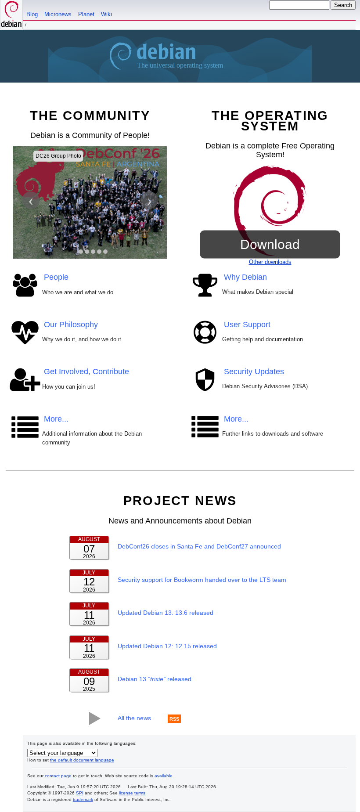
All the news (134, 718)
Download (270, 244)
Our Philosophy (71, 324)
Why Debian (245, 277)
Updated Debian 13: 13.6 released (165, 612)
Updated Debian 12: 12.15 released (167, 646)
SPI (79, 792)
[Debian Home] (11, 14)
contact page (58, 775)
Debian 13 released (154, 678)
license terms (132, 792)
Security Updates (254, 371)
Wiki (106, 14)
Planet (86, 14)
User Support (247, 324)
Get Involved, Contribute (86, 371)
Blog (32, 14)
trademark (83, 799)
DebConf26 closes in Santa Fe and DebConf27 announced (199, 546)
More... (56, 419)
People (56, 277)
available (164, 775)
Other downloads (270, 262)
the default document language (82, 760)
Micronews (58, 14)
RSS (174, 718)
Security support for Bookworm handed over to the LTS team (202, 579)
